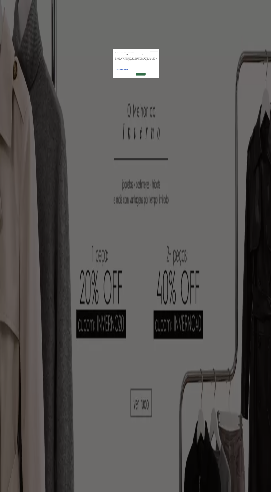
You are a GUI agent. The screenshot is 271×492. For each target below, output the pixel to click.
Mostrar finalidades (130, 73)
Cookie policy (148, 61)
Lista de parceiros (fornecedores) (121, 69)
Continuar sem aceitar (154, 51)
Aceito (141, 74)
